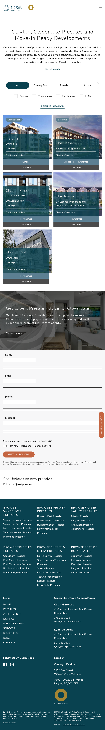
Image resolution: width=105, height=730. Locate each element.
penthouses (68, 96)
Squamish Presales (81, 556)
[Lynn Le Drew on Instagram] (12, 664)
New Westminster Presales (47, 531)
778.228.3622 (62, 617)
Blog (6, 637)
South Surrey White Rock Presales (51, 562)
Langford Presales (81, 568)
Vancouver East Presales (17, 524)
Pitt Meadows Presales (16, 568)
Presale (64, 85)
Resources (10, 633)
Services (9, 628)
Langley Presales (80, 520)
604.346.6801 (62, 643)
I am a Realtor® (43, 445)
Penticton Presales (81, 564)
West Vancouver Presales (17, 532)
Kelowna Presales (81, 560)
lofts (88, 96)
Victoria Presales (80, 572)
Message (10, 417)
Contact (9, 642)
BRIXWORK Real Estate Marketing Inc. (74, 725)
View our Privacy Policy (9, 722)
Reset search (52, 69)
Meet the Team (13, 623)
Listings (8, 618)
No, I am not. (11, 445)
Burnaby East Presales (49, 516)
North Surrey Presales (49, 556)
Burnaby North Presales (50, 520)
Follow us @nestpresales (17, 484)
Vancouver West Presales (17, 520)
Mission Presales (80, 516)
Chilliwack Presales (82, 524)
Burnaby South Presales (50, 524)
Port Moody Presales (15, 560)
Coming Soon (40, 85)
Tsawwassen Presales (49, 576)
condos (24, 96)
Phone (9, 396)
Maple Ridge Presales (15, 572)
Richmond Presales (14, 536)
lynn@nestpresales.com (67, 646)
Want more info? (101, 425)
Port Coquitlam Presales (17, 564)
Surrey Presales (46, 568)
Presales (9, 609)
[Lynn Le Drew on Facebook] (5, 664)
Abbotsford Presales (82, 528)
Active (87, 85)
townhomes (45, 96)
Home (7, 604)
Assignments (12, 614)
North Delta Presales (49, 572)
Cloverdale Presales (48, 585)
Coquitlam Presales (14, 556)
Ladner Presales (46, 580)
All (17, 85)
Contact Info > (14, 333)
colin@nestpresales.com (67, 621)
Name (8, 354)
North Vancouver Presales (18, 528)
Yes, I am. (26, 445)
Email (8, 375)
